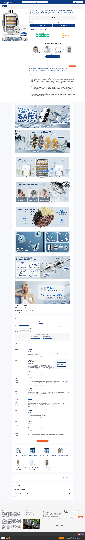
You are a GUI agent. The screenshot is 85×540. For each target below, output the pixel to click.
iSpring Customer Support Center (29, 510)
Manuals (61, 99)
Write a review (43, 29)
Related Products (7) (50, 99)
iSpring (25, 308)
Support (69, 99)
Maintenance (70, 6)
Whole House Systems (41, 6)
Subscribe (81, 517)
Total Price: (49, 22)
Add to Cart (42, 25)
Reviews (25, 99)
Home (5, 6)
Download (66, 477)
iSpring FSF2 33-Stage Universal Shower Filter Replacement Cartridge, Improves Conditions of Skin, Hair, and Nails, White (49, 467)
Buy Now (64, 25)
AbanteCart (77, 537)
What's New (21, 6)
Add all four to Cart (54, 56)
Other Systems (51, 6)
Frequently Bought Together (37, 99)
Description (17, 99)
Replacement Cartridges (60, 6)
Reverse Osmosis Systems (30, 6)
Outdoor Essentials (13, 6)
